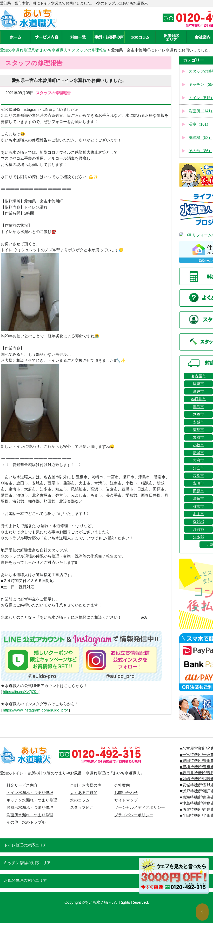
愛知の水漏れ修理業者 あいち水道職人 (33, 50)
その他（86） (200, 151)
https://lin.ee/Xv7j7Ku (20, 692)
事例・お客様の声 (85, 785)
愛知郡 (198, 522)
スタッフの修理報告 (89, 50)
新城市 (198, 453)
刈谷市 (198, 414)
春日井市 (198, 399)
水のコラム (80, 800)
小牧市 (198, 445)
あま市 (198, 514)
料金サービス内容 (22, 785)
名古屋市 (198, 376)
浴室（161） (199, 124)
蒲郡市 (198, 430)
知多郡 (198, 537)
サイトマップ (126, 800)
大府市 (198, 460)
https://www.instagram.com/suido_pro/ (35, 710)
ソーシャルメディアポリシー (139, 807)
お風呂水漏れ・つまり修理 (29, 807)
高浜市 (198, 476)
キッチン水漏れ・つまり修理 (31, 800)
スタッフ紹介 (82, 807)
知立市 (198, 468)
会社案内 (122, 785)
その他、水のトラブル (25, 822)
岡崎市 (198, 383)
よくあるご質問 (83, 793)
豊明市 (198, 483)
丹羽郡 (198, 529)
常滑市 (198, 437)
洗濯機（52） (200, 137)
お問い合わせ (126, 793)
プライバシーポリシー (133, 815)
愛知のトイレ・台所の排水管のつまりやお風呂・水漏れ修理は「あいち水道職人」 (72, 773)
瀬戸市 (198, 391)
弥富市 (198, 506)
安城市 (198, 422)
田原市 (198, 491)
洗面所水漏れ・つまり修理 (29, 815)
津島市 (198, 407)
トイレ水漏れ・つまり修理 (29, 793)
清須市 (198, 498)
